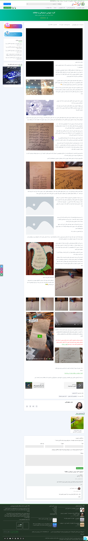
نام (82, 443)
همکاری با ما (70, 1)
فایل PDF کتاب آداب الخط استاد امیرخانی (14, 58)
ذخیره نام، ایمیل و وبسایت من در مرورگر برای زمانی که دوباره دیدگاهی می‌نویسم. (67, 449)
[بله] (1, 275)
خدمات (55, 7)
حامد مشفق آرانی (73, 488)
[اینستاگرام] (1, 269)
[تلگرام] (1, 266)
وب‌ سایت (42, 443)
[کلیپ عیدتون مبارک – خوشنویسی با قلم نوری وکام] (77, 422)
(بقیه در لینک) (65, 344)
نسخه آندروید (13, 532)
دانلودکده (48, 7)
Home (52, 15)
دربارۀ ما (61, 1)
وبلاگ (58, 1)
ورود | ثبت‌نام (6, 4)
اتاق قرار (75, 1)
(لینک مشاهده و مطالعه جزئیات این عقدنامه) (74, 373)
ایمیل (62, 443)
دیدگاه (81, 453)
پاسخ (81, 484)
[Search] (27, 4)
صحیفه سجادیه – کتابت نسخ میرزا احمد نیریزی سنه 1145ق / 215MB (14, 54)
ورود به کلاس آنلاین (80, 1)
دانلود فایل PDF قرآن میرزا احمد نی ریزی (14, 44)
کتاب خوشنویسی (62, 7)
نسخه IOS (6, 532)
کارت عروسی (74, 393)
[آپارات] (1, 272)
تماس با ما (65, 1)
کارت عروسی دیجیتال (62, 396)
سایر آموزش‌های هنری (71, 7)
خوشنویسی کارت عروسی (72, 396)
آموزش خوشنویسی (80, 7)
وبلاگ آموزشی (7, 7)
